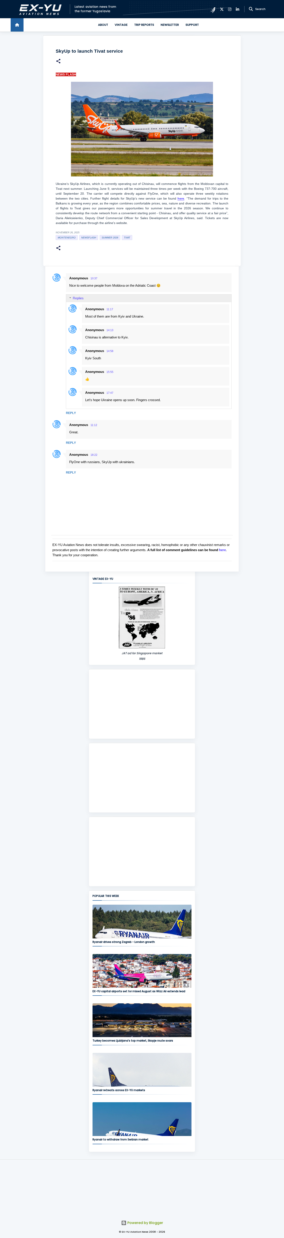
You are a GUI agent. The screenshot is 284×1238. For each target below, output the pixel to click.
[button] (58, 61)
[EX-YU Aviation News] (39, 9)
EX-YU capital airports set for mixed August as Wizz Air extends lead (139, 991)
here (222, 550)
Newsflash (88, 237)
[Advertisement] (142, 704)
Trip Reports (144, 25)
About (103, 25)
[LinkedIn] (237, 9)
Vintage (121, 25)
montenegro (67, 237)
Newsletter (170, 25)
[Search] (251, 9)
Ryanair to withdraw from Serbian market (120, 1139)
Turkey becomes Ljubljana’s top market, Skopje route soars (133, 1040)
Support (192, 25)
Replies (78, 298)
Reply (71, 413)
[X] (222, 9)
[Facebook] (214, 9)
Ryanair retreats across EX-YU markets (119, 1090)
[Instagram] (229, 9)
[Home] (17, 25)
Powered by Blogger (144, 1222)
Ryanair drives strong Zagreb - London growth (124, 942)
